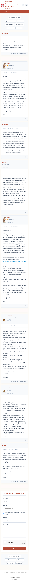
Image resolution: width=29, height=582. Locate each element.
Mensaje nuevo (11, 21)
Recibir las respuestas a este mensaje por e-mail (15, 513)
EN (15, 5)
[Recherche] (23, 5)
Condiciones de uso (14, 575)
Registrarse (10, 24)
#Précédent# (11, 28)
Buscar (21, 21)
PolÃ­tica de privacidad (14, 577)
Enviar (14, 548)
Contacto (14, 579)
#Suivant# (18, 28)
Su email (5, 505)
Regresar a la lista (15, 17)
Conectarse (20, 24)
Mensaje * (5, 525)
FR (19, 5)
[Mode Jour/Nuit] (26, 5)
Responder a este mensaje (19, 53)
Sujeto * (5, 517)
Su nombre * (6, 498)
